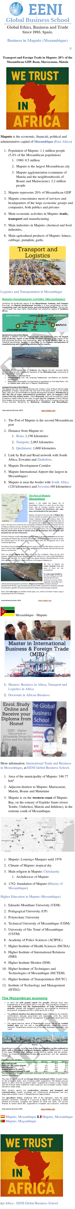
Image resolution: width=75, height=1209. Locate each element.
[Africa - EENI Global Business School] (38, 33)
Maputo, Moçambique (21, 1121)
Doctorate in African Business (29, 695)
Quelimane (23, 448)
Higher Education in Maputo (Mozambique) (31, 896)
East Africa (63, 141)
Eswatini (44, 486)
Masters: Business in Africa (27, 684)
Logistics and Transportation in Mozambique (31, 291)
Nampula (22, 442)
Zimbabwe (44, 459)
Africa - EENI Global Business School (31, 1203)
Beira (20, 436)
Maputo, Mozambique (21, 1116)
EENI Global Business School (48, 767)
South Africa (60, 482)
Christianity (51, 871)
